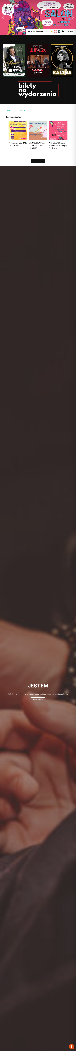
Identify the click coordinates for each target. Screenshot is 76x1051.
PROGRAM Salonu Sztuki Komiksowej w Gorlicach (58, 145)
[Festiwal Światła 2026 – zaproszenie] (18, 130)
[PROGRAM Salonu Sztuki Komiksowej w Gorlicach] (58, 130)
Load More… (38, 161)
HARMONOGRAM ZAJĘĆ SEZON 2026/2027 (37, 145)
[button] (38, 17)
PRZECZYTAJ (38, 699)
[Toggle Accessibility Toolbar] (72, 1047)
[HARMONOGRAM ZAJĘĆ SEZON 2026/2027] (38, 130)
